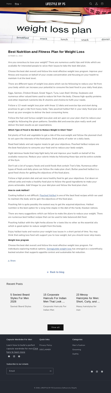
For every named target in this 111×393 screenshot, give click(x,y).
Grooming (76, 349)
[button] (17, 3)
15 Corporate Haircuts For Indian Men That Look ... (54, 298)
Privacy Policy (45, 345)
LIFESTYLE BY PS (47, 388)
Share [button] (13, 260)
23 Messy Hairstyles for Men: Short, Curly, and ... (88, 298)
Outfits (75, 354)
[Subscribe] (50, 371)
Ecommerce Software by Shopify (65, 388)
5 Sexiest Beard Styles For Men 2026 (20, 298)
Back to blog (57, 272)
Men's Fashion (78, 345)
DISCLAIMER (45, 349)
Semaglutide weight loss (59, 248)
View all (55, 327)
